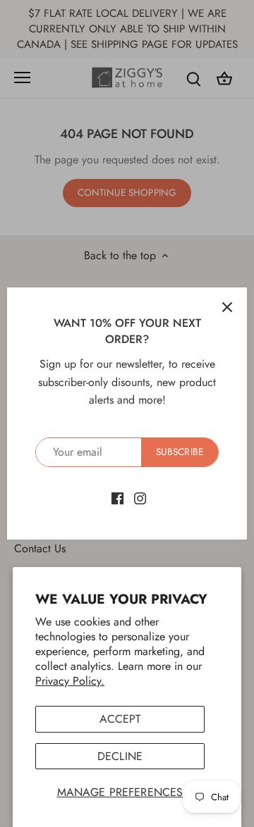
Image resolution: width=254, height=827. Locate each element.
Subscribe (179, 451)
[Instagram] (140, 497)
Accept (120, 719)
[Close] (227, 307)
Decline (120, 756)
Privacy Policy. (69, 681)
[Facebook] (117, 497)
